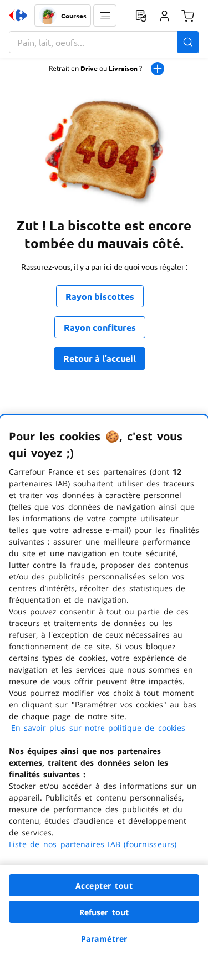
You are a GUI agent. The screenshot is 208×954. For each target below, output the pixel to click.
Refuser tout (104, 912)
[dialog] (104, 684)
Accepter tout (104, 885)
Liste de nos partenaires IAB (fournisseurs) (92, 844)
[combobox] (104, 42)
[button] (104, 15)
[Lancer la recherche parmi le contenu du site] (188, 42)
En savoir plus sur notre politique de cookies (98, 727)
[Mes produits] (141, 15)
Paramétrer (104, 939)
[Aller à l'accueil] (18, 15)
